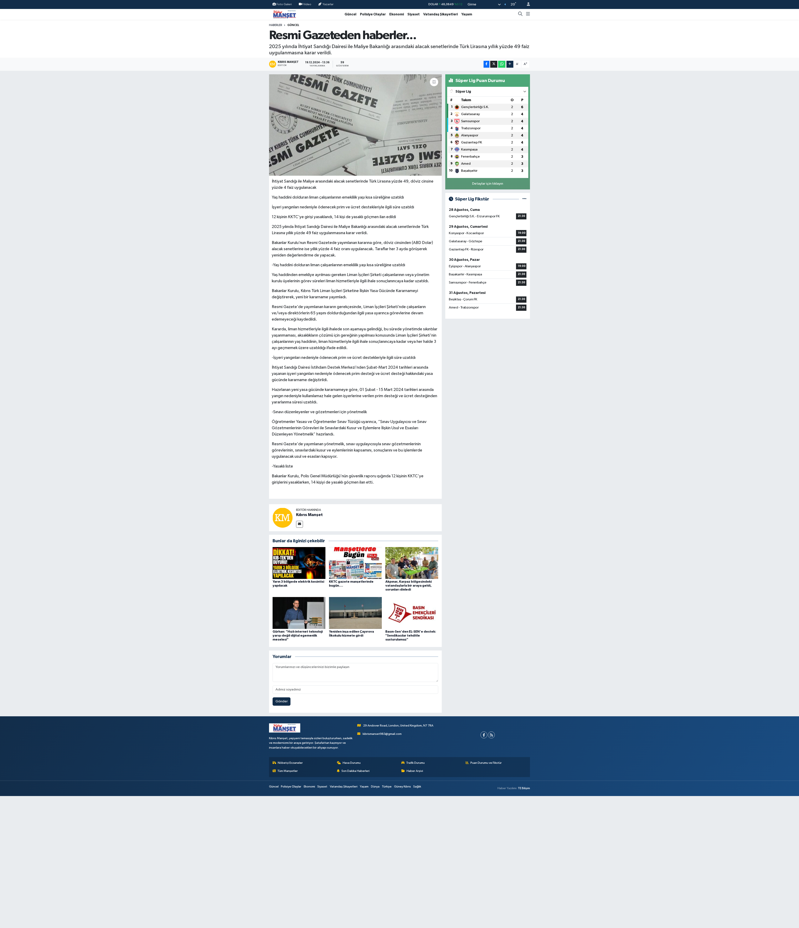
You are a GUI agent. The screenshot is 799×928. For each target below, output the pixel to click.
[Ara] (520, 14)
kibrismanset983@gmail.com (382, 733)
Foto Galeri (284, 4)
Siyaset (413, 14)
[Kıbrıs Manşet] (283, 517)
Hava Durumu (352, 762)
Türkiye (387, 786)
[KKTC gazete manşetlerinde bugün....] (355, 563)
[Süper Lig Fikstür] (524, 199)
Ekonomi (396, 14)
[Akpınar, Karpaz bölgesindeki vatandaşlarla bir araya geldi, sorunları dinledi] (411, 563)
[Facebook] (483, 734)
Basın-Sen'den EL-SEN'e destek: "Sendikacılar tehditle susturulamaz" (410, 635)
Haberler (275, 25)
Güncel (350, 14)
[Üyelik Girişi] (526, 4)
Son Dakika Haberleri (355, 771)
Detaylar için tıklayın (487, 183)
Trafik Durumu (415, 762)
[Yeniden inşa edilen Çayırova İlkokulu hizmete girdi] (355, 613)
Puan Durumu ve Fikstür (486, 762)
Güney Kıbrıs (402, 786)
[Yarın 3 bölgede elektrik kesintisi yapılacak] (299, 563)
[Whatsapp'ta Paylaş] (501, 64)
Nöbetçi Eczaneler (290, 762)
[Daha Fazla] (509, 64)
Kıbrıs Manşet (309, 515)
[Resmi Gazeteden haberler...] (355, 125)
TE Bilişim (524, 788)
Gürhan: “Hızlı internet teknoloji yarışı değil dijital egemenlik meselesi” (298, 635)
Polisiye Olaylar (373, 14)
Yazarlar (328, 4)
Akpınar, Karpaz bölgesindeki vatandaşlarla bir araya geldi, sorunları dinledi (408, 585)
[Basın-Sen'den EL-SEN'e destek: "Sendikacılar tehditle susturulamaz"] (411, 613)
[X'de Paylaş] (493, 64)
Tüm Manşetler (287, 771)
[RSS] (491, 734)
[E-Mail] (299, 524)
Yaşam (466, 14)
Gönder (281, 701)
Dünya (375, 786)
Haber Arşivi (415, 771)
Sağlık (417, 786)
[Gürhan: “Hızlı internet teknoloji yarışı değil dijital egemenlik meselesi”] (299, 613)
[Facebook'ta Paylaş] (486, 64)
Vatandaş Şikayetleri (440, 14)
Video (307, 4)
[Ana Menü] (528, 14)
